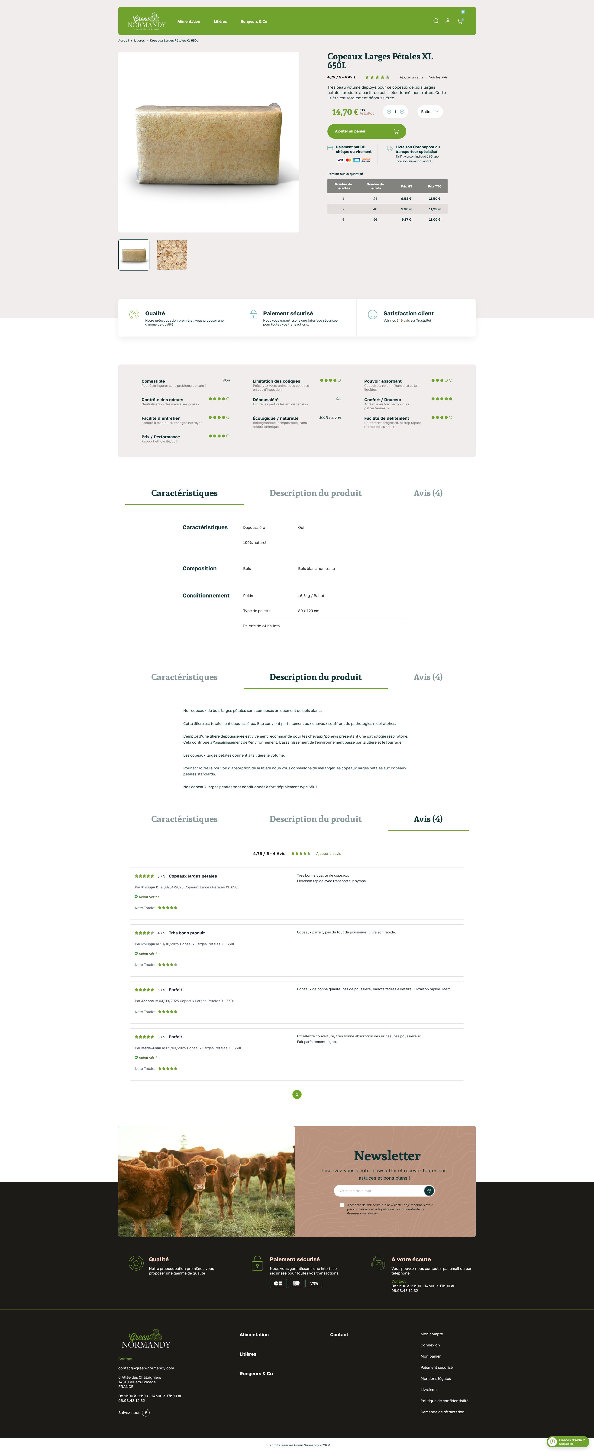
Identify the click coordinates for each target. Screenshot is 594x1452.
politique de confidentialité (400, 1209)
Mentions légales (436, 1378)
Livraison (429, 1389)
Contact (398, 1281)
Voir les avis (438, 77)
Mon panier (431, 1356)
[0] (460, 21)
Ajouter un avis (412, 77)
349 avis (403, 320)
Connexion (430, 1345)
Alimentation (189, 21)
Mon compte (432, 1334)
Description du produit (315, 492)
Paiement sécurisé (437, 1367)
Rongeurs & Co (254, 21)
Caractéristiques (184, 492)
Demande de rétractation (443, 1412)
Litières (220, 21)
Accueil (123, 40)
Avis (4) (428, 492)
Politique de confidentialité (444, 1400)
